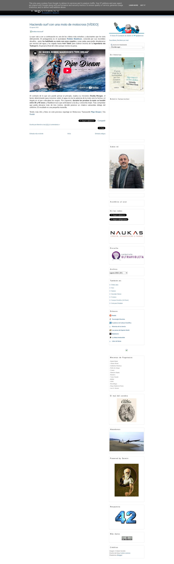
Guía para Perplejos (117, 303)
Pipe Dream (96, 112)
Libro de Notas (116, 341)
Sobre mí (130, 36)
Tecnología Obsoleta (118, 319)
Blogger (119, 555)
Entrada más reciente (36, 134)
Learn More (133, 5)
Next (112, 288)
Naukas (113, 291)
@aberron (139, 36)
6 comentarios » (55, 124)
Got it (142, 5)
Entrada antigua (100, 134)
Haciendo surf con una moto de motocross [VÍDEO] (64, 24)
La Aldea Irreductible (118, 337)
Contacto (121, 36)
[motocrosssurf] (37, 31)
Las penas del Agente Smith (120, 330)
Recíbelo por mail (123, 40)
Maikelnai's (115, 334)
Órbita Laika (114, 284)
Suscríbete (112, 40)
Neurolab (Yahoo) (116, 294)
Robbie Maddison (74, 39)
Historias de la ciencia (119, 326)
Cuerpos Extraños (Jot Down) (120, 300)
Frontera (113, 297)
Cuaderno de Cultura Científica (121, 323)
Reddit (32, 114)
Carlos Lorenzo (125, 553)
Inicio (69, 134)
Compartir (101, 121)
